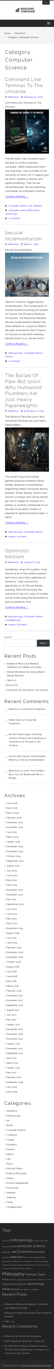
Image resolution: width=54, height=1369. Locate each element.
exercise (16, 1257)
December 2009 (15, 1082)
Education (19, 33)
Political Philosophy (17, 1173)
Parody (28, 1268)
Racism (42, 1279)
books (12, 1246)
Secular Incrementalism (32, 760)
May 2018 (11, 981)
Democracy (6, 1252)
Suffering (11, 1197)
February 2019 (14, 947)
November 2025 (15, 827)
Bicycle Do (12, 685)
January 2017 (13, 1024)
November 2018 (15, 957)
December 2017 (15, 995)
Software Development (14, 1284)
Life (30, 206)
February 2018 (14, 991)
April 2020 (12, 923)
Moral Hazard (17, 1265)
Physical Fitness (15, 1168)
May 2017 (11, 1019)
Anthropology (15, 353)
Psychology (13, 1188)
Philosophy (33, 210)
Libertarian (6, 1265)
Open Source (15, 1268)
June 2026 (12, 803)
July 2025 (12, 832)
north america (43, 1265)
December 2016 (15, 1029)
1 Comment (14, 218)
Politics (10, 1178)
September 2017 (15, 1005)
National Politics (30, 1265)
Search (8, 637)
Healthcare (17, 1261)
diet (14, 1251)
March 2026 (13, 813)
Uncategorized (13, 620)
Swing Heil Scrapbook (34, 709)
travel (6, 1289)
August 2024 (13, 866)
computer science (17, 210)
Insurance (37, 1261)
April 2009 (12, 1092)
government (7, 1261)
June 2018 (12, 976)
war (21, 1289)
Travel (10, 1202)
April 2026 (12, 808)
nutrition (5, 1268)
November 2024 (15, 851)
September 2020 (15, 904)
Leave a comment (17, 536)
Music (10, 1164)
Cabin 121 (11, 680)
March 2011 (12, 1063)
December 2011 (14, 1048)
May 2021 (11, 899)
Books (10, 1125)
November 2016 (15, 1034)
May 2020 (12, 918)
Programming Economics (28, 1279)
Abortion (5, 1241)
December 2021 (15, 894)
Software (37, 206)
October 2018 (14, 962)
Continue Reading (17, 196)
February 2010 (14, 1077)
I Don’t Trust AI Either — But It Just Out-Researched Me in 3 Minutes (27, 774)
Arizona (36, 1241)
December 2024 (15, 846)
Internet (45, 1261)
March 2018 (13, 986)
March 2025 (13, 837)
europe (40, 1251)
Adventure (12, 1111)
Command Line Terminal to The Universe (24, 85)
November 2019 (15, 928)
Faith (25, 1257)
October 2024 (14, 856)
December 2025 (15, 822)
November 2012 (15, 1039)
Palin (23, 1268)
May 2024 (12, 880)
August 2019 (13, 933)
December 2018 (15, 952)
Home (7, 33)
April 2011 (12, 1058)
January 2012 (13, 1044)
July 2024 (12, 870)
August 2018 (13, 967)
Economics (26, 1251)
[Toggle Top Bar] (46, 3)
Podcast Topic (35, 1274)
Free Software (39, 1257)
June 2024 (12, 875)
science (49, 1279)
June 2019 (12, 942)
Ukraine (15, 1289)
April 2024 (12, 885)
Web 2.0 (27, 1289)
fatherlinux (13, 97)
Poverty (14, 1279)
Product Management (17, 1183)
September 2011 (15, 1053)
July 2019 (11, 938)
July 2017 (11, 1015)
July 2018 (12, 971)
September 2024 (15, 861)
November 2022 (15, 890)
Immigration (27, 1261)
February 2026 (14, 818)
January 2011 (13, 1068)
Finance (11, 1149)
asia (41, 1241)
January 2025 (13, 842)
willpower (35, 1289)
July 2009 (12, 1087)
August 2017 (13, 1010)
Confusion (12, 1135)
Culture (10, 1140)
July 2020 (12, 909)
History (9, 356)
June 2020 (12, 914)
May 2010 (11, 1072)
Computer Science (17, 206)
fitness (30, 1257)
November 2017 (15, 1000)
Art (8, 1120)
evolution (6, 1257)
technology (11, 214)
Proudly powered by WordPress (36, 1365)
